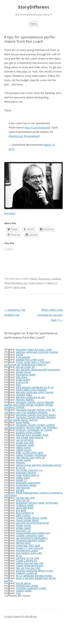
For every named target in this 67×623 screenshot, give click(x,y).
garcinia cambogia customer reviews (37, 352)
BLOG (34, 278)
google (20, 490)
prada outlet (23, 379)
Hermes (20, 462)
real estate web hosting (29, 437)
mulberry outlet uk (26, 573)
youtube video (24, 394)
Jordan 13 (21, 480)
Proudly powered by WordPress (20, 616)
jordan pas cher (25, 442)
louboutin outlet (25, 445)
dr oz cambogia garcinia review (34, 575)
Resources (44, 278)
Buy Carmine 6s (25, 512)
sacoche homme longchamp (32, 522)
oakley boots (23, 447)
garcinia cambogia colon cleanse (35, 392)
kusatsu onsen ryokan (28, 432)
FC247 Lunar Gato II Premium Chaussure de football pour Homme (27, 363)
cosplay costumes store (30, 535)
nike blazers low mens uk (30, 457)
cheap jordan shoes (27, 520)
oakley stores (23, 450)
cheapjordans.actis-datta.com (33, 533)
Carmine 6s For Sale (27, 558)
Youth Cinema (35, 283)
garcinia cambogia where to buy (34, 570)
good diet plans (25, 507)
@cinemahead (31, 136)
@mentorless (16, 136)
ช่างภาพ (20, 467)
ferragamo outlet (26, 374)
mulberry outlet (25, 505)
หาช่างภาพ (22, 382)
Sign (18, 593)
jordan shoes (23, 372)
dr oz (19, 555)
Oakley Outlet (24, 590)
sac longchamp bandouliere (32, 538)
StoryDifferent (33, 7)
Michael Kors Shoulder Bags (32, 435)
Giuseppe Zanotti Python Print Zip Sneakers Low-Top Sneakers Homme (29, 411)
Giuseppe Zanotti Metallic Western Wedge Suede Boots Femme (30, 418)
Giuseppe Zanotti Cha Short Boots (36, 414)
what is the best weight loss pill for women (30, 579)
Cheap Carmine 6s (26, 560)
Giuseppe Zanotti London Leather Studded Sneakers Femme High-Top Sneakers (30, 426)
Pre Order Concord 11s (29, 470)
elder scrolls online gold (29, 452)
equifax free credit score (30, 359)
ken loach (9, 213)
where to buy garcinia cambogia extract (39, 465)
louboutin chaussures (28, 482)
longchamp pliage (26, 485)
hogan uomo (23, 525)
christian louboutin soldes (30, 540)
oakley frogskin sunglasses (31, 455)
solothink (56, 278)
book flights (22, 422)
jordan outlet (23, 460)
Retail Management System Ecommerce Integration (33, 494)
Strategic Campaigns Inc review (34, 430)
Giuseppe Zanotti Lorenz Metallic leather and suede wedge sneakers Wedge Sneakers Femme (29, 404)
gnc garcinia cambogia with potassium (38, 369)
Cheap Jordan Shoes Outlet (31, 517)
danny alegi (19, 287)
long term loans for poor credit (34, 349)
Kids (18, 384)
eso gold (21, 510)
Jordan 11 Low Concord (29, 548)
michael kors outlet (27, 550)
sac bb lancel (23, 583)
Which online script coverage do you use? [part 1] (50, 315)
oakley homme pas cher (30, 563)
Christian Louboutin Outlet (31, 588)
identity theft (23, 543)
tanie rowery (23, 515)
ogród (19, 354)
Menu (33, 23)
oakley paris (23, 477)
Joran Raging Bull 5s (27, 475)
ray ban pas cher (25, 497)
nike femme (23, 487)
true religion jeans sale (29, 553)
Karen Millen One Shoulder (31, 389)
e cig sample (23, 357)
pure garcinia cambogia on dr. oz (35, 387)
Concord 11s (23, 530)
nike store (21, 377)
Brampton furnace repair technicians (37, 502)
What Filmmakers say (15, 283)
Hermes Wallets (25, 399)
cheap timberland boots (29, 565)
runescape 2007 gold (28, 545)
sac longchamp (24, 440)
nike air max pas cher (28, 568)
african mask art (25, 367)
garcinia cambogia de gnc (30, 397)
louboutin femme (26, 472)
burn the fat (22, 500)
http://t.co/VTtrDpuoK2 (37, 127)
